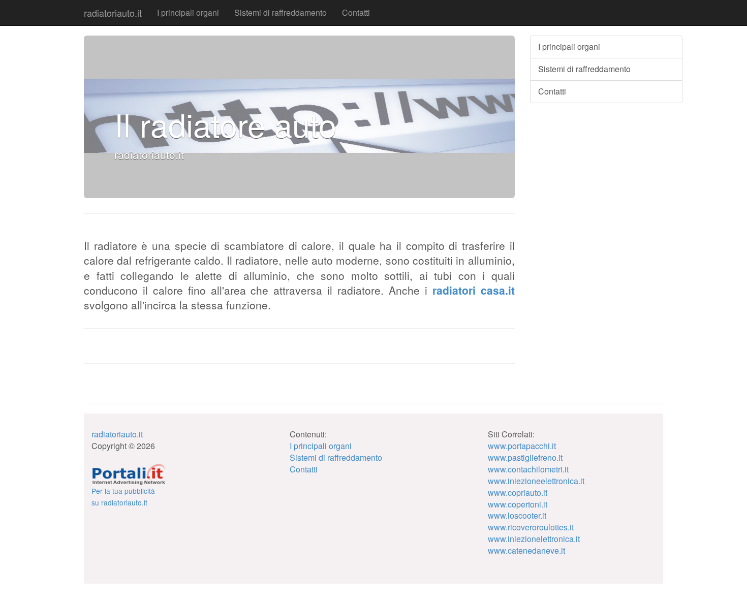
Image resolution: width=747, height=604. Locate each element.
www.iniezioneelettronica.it (536, 481)
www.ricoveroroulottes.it (531, 527)
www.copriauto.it (517, 492)
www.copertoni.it (517, 504)
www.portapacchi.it (522, 446)
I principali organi (188, 12)
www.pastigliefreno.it (525, 457)
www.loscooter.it (517, 515)
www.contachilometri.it (528, 469)
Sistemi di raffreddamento (280, 12)
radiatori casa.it (473, 290)
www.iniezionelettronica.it (534, 539)
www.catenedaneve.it (526, 550)
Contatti (356, 12)
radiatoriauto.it (113, 12)
